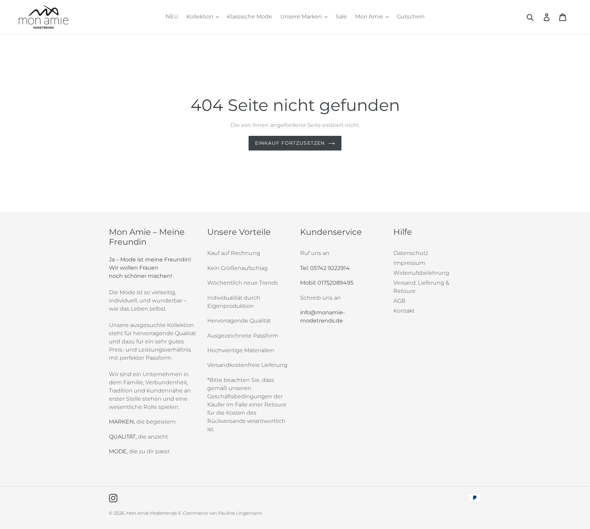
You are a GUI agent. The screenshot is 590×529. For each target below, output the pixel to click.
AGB (399, 301)
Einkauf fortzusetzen (290, 143)
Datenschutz (410, 253)
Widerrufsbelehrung (421, 273)
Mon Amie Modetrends (151, 513)
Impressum (409, 263)
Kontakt (404, 311)
